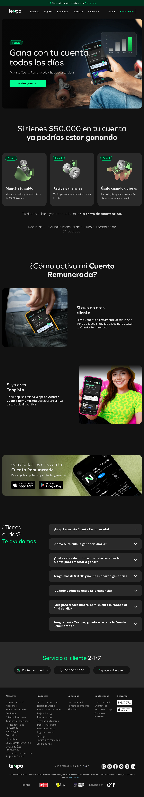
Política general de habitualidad (15, 726)
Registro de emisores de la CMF (78, 707)
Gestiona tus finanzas (48, 721)
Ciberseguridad (75, 702)
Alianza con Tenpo (103, 709)
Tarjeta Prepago (45, 713)
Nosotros (78, 11)
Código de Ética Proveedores (13, 748)
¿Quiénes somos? (14, 702)
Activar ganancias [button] (28, 83)
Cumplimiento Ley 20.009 (18, 742)
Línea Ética (11, 739)
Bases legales (13, 731)
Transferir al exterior (47, 724)
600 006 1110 (74, 670)
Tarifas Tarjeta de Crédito (49, 709)
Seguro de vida (44, 743)
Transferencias (44, 717)
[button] (34, 11)
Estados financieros (16, 717)
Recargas (41, 736)
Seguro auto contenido (48, 740)
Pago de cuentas (45, 732)
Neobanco (93, 11)
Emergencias (100, 705)
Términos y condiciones (18, 721)
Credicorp (11, 713)
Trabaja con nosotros (17, 709)
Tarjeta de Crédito (46, 705)
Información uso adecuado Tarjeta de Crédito (19, 755)
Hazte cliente (127, 11)
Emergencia (90, 3)
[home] (15, 11)
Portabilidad (12, 735)
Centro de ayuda (102, 702)
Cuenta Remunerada (47, 702)
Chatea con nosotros (35, 670)
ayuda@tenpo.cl (114, 670)
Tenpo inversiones (46, 728)
